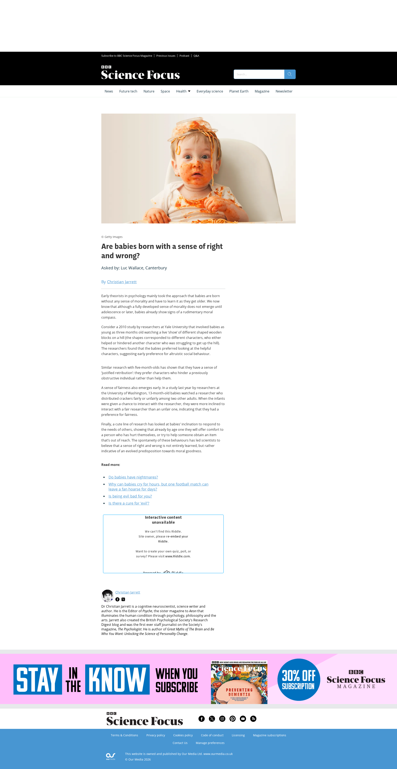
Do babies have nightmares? (133, 477)
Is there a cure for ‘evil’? (129, 503)
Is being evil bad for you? (130, 496)
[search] (289, 74)
